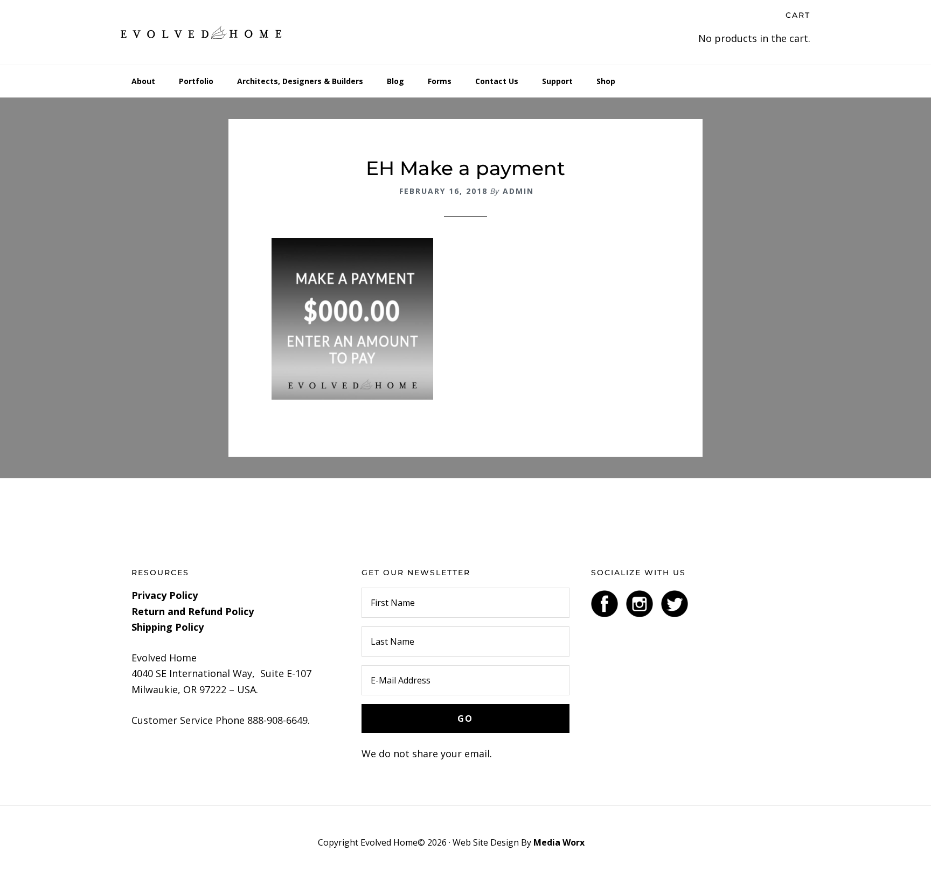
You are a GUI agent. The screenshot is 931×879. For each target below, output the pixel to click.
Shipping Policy (167, 626)
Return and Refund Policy (192, 611)
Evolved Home (201, 32)
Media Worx (559, 842)
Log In (600, 842)
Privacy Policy (164, 595)
